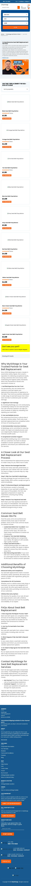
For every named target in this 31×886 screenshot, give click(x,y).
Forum (3, 771)
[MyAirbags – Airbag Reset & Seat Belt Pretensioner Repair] (4, 4)
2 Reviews (11, 251)
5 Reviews (11, 113)
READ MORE (4, 739)
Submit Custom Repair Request (11, 803)
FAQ (2, 766)
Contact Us (6, 861)
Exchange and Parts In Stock (13, 34)
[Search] (18, 7)
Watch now (5, 57)
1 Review (11, 141)
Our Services (4, 749)
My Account (4, 773)
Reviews (3, 751)
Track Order (4, 768)
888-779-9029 (6, 1)
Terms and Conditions (7, 753)
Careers (3, 755)
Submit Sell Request (8, 816)
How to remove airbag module (9, 790)
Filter (15, 27)
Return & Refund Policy (7, 777)
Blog (2, 757)
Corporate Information (7, 746)
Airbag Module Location (7, 775)
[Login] (23, 7)
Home (2, 34)
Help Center (4, 764)
